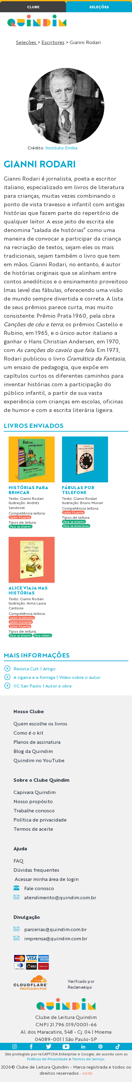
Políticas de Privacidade (47, 1058)
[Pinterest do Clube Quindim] (100, 1046)
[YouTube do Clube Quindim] (66, 1046)
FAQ (18, 860)
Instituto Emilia (61, 147)
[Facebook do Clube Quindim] (31, 1046)
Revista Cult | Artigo (35, 668)
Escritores (52, 42)
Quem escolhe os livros (40, 723)
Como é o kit (28, 732)
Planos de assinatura (37, 742)
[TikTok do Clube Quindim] (117, 1046)
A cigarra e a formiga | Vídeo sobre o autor (57, 677)
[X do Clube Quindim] (49, 1046)
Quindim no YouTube (39, 760)
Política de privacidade (40, 819)
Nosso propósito (33, 801)
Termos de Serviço (88, 1058)
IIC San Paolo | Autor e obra (43, 685)
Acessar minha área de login (47, 879)
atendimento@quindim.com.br (60, 897)
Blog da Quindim (33, 751)
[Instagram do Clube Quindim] (14, 1046)
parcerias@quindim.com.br (55, 929)
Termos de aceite (33, 829)
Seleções (26, 42)
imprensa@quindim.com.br (55, 938)
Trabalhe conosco (34, 810)
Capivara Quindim (35, 792)
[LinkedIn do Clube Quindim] (83, 1046)
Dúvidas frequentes (36, 870)
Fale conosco (39, 888)
